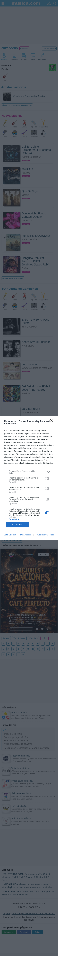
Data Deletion (10, 535)
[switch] (47, 478)
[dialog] (29, 478)
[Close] (52, 421)
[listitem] (29, 472)
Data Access (25, 535)
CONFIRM (17, 525)
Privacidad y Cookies (45, 535)
